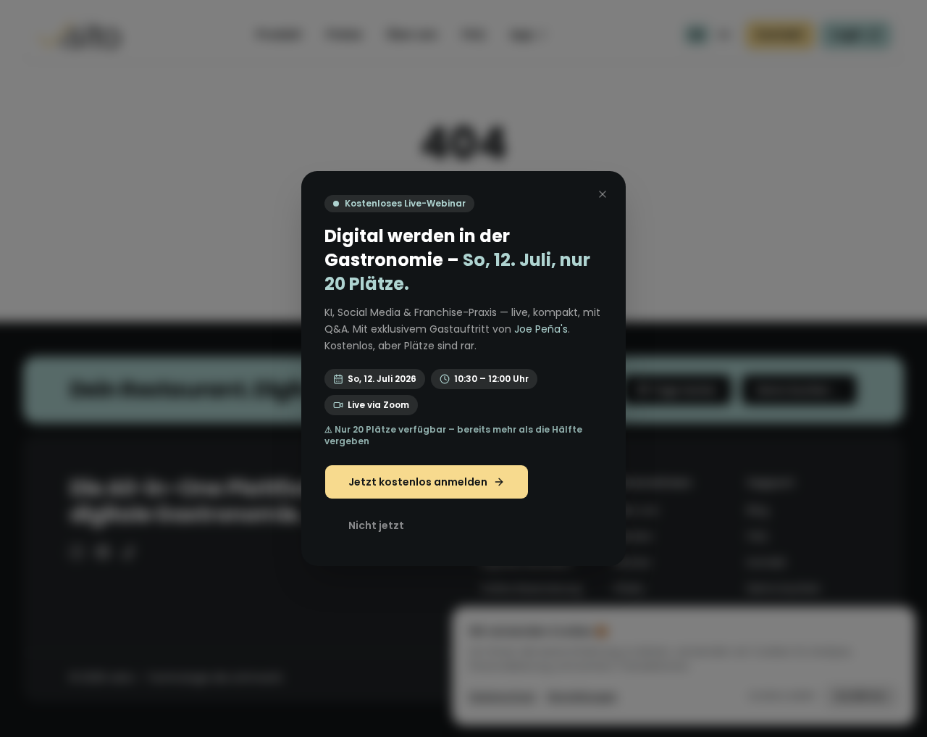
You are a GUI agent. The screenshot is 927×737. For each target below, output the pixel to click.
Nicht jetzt (376, 525)
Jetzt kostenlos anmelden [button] (417, 482)
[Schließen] (602, 194)
